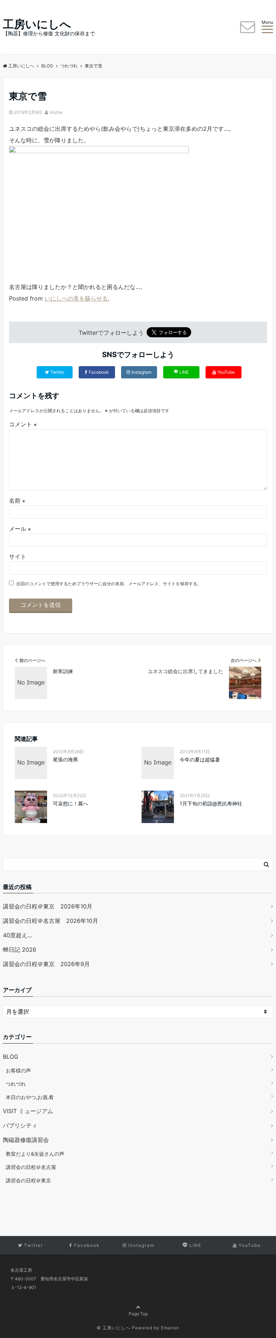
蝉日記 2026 (19, 949)
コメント (23, 424)
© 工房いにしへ (113, 1327)
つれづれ (16, 1084)
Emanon (170, 1327)
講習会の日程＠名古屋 (31, 1167)
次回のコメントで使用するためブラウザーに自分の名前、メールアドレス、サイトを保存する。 (109, 583)
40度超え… (17, 935)
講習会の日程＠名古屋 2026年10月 (50, 920)
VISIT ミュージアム (28, 1111)
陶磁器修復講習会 (26, 1139)
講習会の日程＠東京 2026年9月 (46, 964)
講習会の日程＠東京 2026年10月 (47, 906)
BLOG (10, 1056)
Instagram (141, 372)
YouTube (226, 372)
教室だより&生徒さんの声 (35, 1154)
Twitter (57, 372)
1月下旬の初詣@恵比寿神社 (211, 803)
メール (20, 528)
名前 (17, 500)
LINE (184, 372)
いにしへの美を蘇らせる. (77, 298)
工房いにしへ (37, 24)
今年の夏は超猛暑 (200, 759)
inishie (56, 112)
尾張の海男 (65, 759)
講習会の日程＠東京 (28, 1180)
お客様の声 (18, 1070)
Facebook (99, 372)
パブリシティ (20, 1125)
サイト (17, 556)
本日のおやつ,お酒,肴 (30, 1097)
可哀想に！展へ (70, 803)
